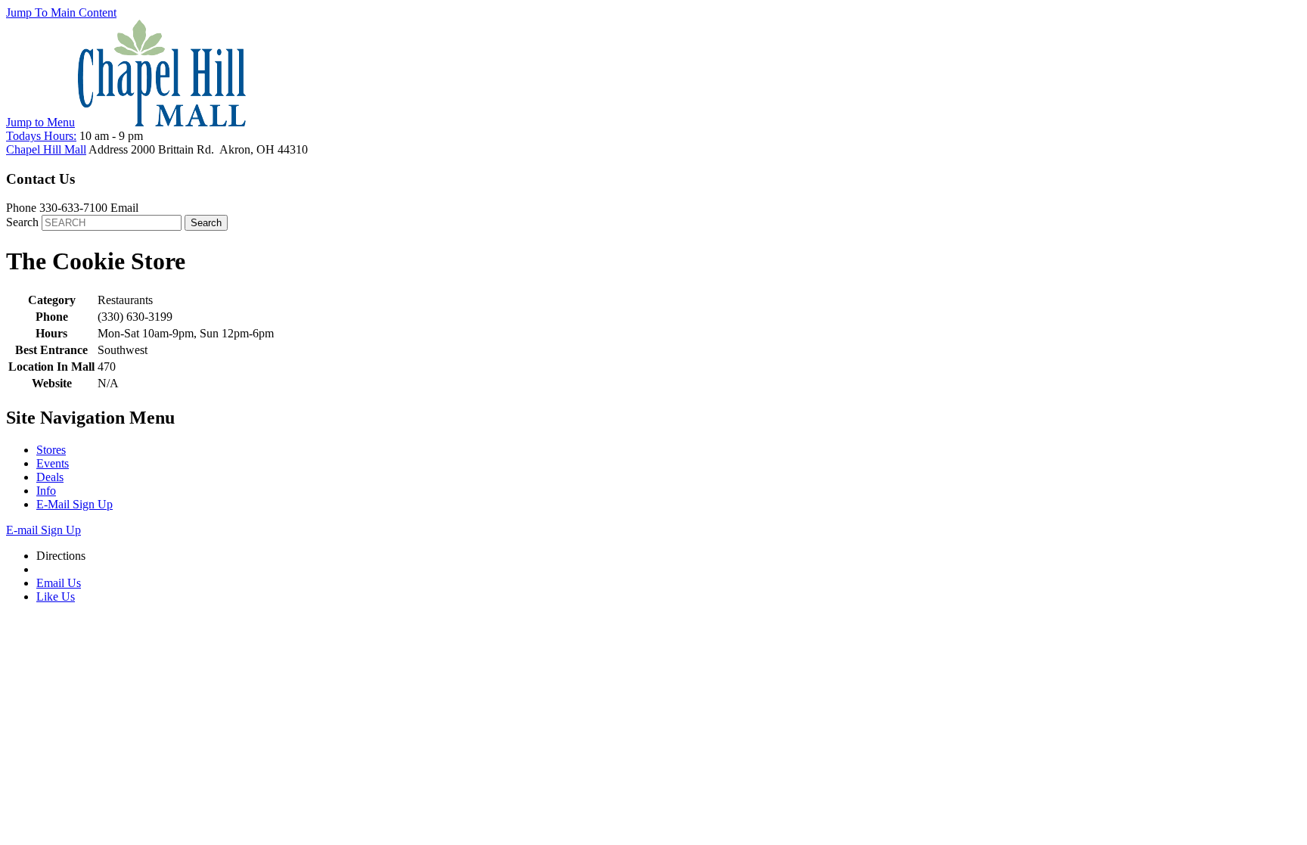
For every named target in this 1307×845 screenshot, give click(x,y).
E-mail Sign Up (43, 529)
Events (52, 463)
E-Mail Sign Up (74, 504)
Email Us (58, 582)
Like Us (55, 596)
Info (46, 490)
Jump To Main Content (61, 12)
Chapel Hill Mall (46, 149)
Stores (51, 449)
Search (22, 222)
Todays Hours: (41, 135)
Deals (50, 477)
